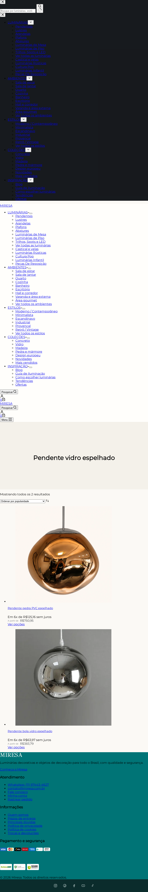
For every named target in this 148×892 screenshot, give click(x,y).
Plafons (21, 227)
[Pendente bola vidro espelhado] (63, 724)
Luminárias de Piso (29, 238)
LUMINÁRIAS (18, 212)
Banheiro (22, 285)
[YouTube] (83, 885)
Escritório (22, 289)
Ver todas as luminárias (33, 245)
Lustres (21, 220)
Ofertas (21, 384)
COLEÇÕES (16, 337)
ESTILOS (14, 307)
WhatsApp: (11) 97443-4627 (28, 785)
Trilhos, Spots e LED (30, 242)
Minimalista (24, 315)
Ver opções (16, 624)
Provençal (23, 326)
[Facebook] (74, 885)
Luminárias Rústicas (30, 253)
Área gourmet (26, 300)
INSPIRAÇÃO (18, 366)
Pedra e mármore (28, 351)
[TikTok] (92, 885)
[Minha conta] (74, 396)
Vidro (19, 344)
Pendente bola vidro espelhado (30, 731)
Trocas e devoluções (23, 833)
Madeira (21, 348)
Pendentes (24, 216)
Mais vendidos (26, 362)
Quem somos (18, 815)
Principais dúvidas (21, 822)
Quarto (20, 278)
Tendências (24, 381)
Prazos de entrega (21, 818)
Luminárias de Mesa (30, 234)
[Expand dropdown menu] (30, 213)
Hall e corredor (26, 293)
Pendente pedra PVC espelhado (30, 608)
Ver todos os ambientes (33, 304)
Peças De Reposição (30, 264)
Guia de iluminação (30, 373)
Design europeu (27, 355)
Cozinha (21, 282)
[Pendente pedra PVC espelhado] (63, 601)
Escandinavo (25, 318)
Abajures (22, 231)
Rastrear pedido (20, 799)
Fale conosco (18, 792)
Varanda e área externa (32, 296)
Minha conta (17, 796)
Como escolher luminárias (35, 377)
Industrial (22, 322)
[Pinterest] (64, 885)
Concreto (22, 340)
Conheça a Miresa (13, 769)
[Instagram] (55, 885)
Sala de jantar (25, 275)
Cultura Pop (24, 256)
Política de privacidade (25, 826)
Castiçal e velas (27, 249)
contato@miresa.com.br (26, 788)
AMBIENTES (17, 267)
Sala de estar (25, 271)
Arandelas (22, 223)
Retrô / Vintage (27, 329)
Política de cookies (22, 829)
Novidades (23, 359)
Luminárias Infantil (29, 260)
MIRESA (6, 205)
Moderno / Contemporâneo (36, 311)
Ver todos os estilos (30, 333)
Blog (19, 370)
